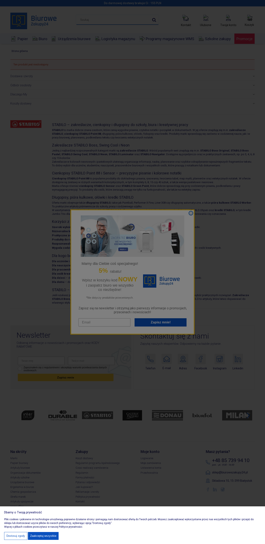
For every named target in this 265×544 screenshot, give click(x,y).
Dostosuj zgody (15, 535)
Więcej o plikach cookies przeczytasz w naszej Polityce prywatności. (43, 526)
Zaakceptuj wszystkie (43, 535)
